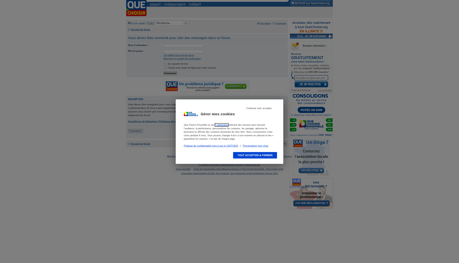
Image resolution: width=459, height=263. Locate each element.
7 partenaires (221, 125)
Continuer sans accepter (259, 108)
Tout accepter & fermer (255, 155)
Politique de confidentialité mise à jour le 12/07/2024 (211, 145)
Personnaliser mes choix (255, 145)
